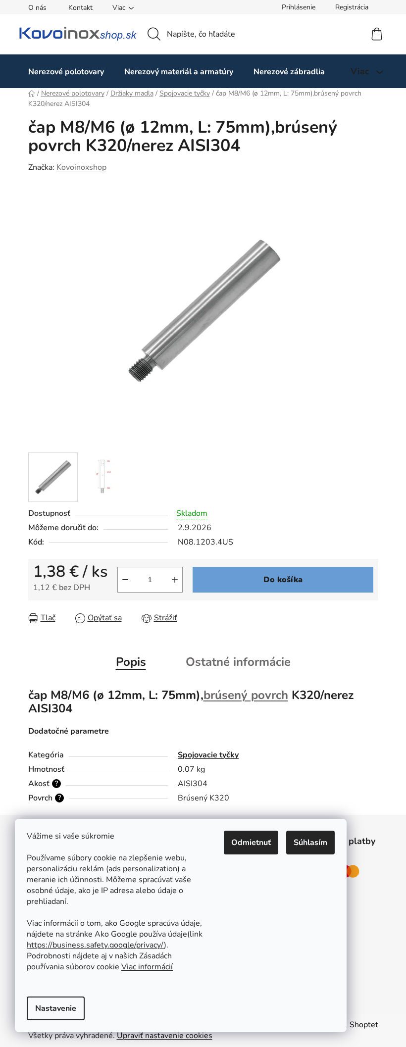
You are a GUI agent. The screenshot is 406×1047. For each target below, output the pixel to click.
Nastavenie (55, 1008)
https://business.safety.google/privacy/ (95, 945)
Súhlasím (310, 842)
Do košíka (283, 579)
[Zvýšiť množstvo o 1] (174, 579)
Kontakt (80, 7)
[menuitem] (66, 71)
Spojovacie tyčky (208, 754)
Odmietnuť (251, 842)
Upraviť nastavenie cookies (164, 1035)
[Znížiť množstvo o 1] (125, 579)
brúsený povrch (245, 695)
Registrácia (351, 7)
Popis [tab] (131, 662)
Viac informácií (147, 966)
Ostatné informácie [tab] (238, 662)
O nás (37, 7)
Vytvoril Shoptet (348, 1024)
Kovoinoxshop (81, 167)
